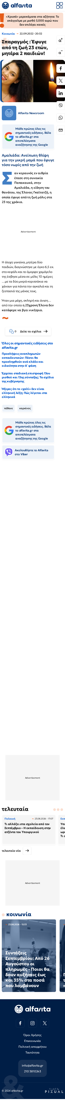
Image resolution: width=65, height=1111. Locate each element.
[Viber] (61, 105)
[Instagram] (32, 1023)
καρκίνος (25, 408)
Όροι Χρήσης (32, 1035)
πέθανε (8, 408)
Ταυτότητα (32, 1052)
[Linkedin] (61, 93)
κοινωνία (18, 914)
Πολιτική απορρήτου (32, 1046)
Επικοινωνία (32, 1041)
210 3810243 (32, 1071)
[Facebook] (61, 68)
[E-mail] (61, 130)
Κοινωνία (8, 33)
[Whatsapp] (61, 118)
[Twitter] (61, 81)
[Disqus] (32, 517)
